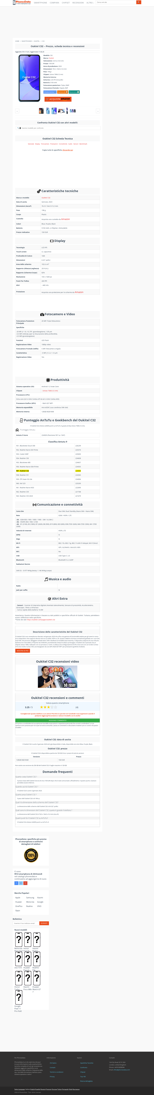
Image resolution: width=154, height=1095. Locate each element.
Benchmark (83, 144)
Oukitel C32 (46, 198)
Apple (17, 897)
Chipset (66, 2)
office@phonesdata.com (121, 1070)
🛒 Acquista (53, 99)
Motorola (30, 902)
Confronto (83, 1067)
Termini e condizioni (56, 1072)
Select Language (19, 1089)
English (32, 1089)
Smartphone (40, 2)
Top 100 (83, 1077)
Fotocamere (45, 144)
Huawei (18, 902)
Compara (54, 2)
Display (37, 144)
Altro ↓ (90, 2)
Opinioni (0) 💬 (63, 92)
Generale (31, 144)
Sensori (75, 144)
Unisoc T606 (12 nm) (50, 391)
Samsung (30, 897)
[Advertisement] (77, 22)
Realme (29, 906)
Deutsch (43, 1089)
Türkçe (59, 1089)
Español (37, 1089)
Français (48, 1089)
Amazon (65, 219)
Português (65, 1089)
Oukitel (51, 58)
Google (40, 902)
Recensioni (78, 2)
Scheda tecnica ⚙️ (50, 92)
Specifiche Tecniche (86, 1063)
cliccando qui (67, 150)
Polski (70, 1089)
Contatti (52, 1067)
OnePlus (18, 906)
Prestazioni (54, 144)
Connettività (63, 144)
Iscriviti (44, 923)
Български (76, 1089)
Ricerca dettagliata (86, 1081)
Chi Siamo (53, 1063)
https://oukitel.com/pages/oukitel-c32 (41, 620)
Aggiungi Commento (57, 720)
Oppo (17, 910)
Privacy (52, 1077)
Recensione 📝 (74, 92)
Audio (70, 144)
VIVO (39, 906)
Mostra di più (22, 651)
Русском (54, 1089)
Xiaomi (40, 897)
